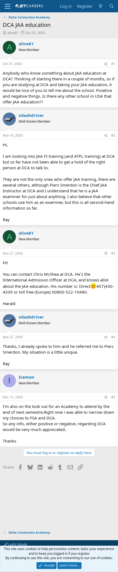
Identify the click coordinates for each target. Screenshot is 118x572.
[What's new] (100, 6)
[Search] (111, 6)
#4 (113, 337)
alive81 (12, 32)
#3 (113, 253)
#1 (113, 63)
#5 (113, 397)
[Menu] (7, 6)
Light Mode (17, 544)
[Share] (105, 64)
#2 (113, 135)
